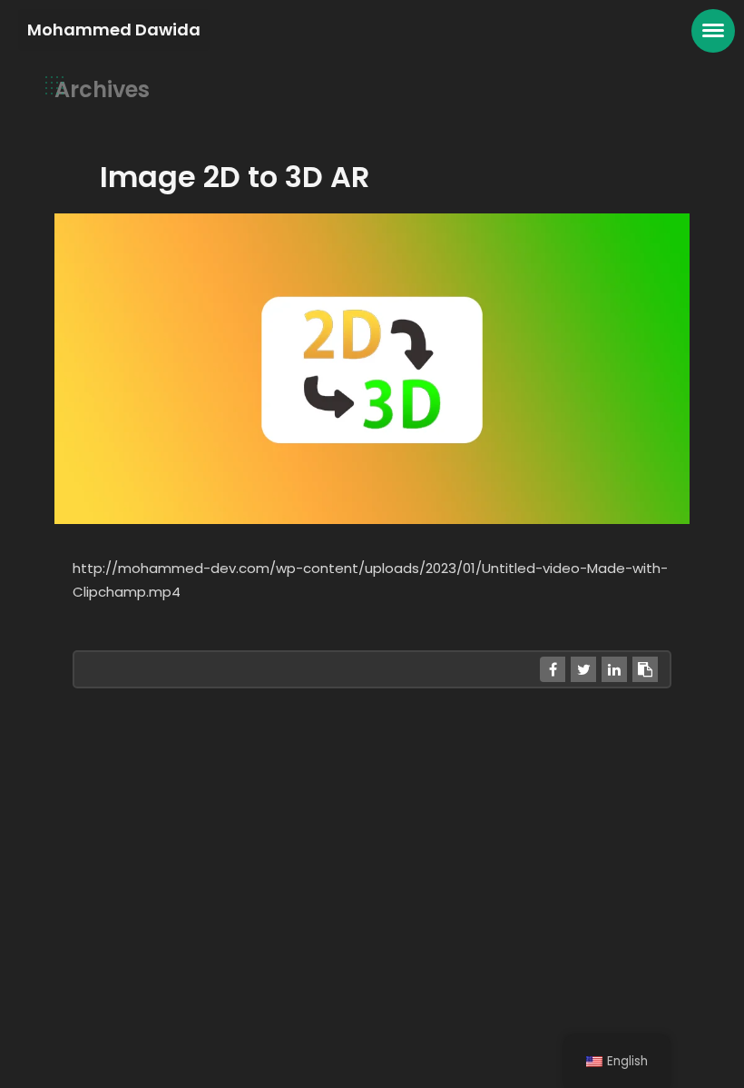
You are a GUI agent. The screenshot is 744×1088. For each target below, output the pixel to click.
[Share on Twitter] (583, 669)
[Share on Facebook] (552, 669)
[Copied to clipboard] (645, 669)
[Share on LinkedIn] (614, 669)
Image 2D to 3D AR (234, 176)
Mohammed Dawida (114, 29)
